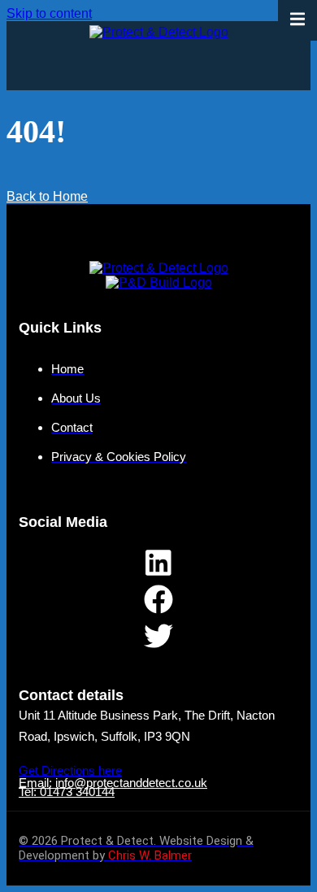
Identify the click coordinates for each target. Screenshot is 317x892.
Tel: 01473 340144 (67, 791)
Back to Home (47, 196)
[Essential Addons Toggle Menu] (297, 20)
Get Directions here (70, 770)
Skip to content (49, 13)
